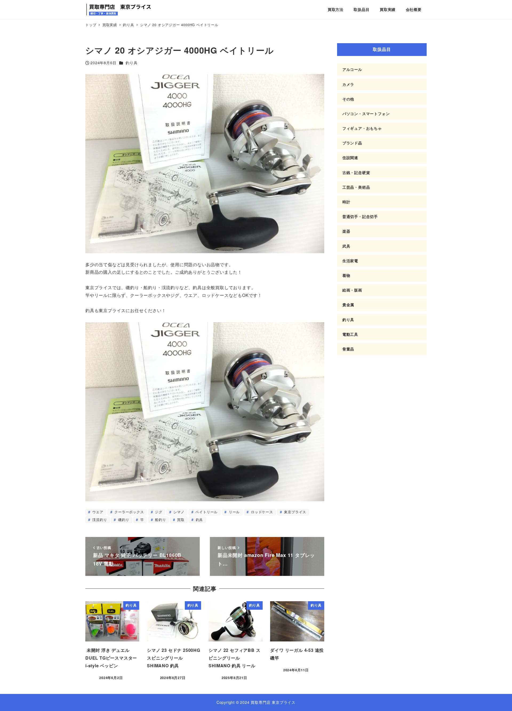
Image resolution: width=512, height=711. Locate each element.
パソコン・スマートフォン (366, 113)
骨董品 (348, 349)
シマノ (178, 511)
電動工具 (350, 334)
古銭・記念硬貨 (356, 172)
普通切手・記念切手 (360, 216)
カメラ (348, 84)
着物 (346, 275)
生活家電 (350, 260)
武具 (346, 246)
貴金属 (348, 304)
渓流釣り (99, 519)
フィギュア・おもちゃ (362, 128)
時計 (346, 201)
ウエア (97, 511)
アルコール (352, 69)
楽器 (346, 231)
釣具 (198, 519)
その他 (348, 99)
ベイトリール (206, 511)
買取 (180, 519)
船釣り (160, 519)
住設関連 (350, 157)
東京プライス (294, 511)
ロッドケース (261, 511)
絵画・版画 (352, 290)
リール (233, 511)
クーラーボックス (128, 511)
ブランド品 (352, 143)
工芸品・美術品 (356, 187)
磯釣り (123, 519)
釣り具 (131, 62)
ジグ (158, 511)
